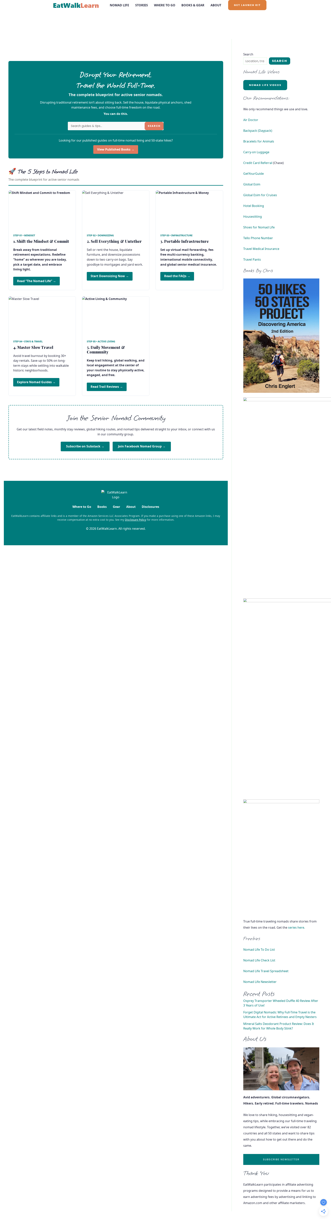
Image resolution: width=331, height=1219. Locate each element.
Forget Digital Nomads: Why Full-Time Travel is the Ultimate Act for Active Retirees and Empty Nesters (280, 1014)
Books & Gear (192, 5)
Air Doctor (250, 120)
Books (102, 507)
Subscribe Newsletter (281, 1159)
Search (154, 126)
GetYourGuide (253, 173)
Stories (141, 5)
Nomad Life (119, 5)
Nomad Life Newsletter (260, 982)
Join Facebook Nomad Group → (142, 446)
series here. (296, 927)
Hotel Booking (253, 206)
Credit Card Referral (257, 163)
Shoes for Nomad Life (259, 227)
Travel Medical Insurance (261, 249)
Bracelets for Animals (258, 141)
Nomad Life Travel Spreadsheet (265, 971)
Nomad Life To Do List (259, 949)
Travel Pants (252, 259)
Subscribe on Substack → (85, 446)
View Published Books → (115, 149)
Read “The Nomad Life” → (36, 281)
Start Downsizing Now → (110, 276)
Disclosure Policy (135, 519)
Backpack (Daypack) (257, 130)
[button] (247, 5)
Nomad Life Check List (259, 960)
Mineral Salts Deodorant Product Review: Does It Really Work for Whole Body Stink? (278, 1026)
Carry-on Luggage (256, 152)
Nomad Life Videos (265, 85)
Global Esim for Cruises (260, 195)
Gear (116, 507)
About (216, 5)
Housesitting (252, 216)
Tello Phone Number (258, 238)
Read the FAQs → (177, 276)
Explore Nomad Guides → (36, 382)
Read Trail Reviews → (107, 387)
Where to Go (164, 5)
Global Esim (251, 184)
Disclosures (150, 507)
